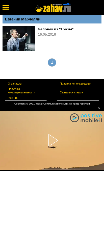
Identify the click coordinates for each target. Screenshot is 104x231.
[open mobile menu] (6, 7)
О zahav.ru (14, 83)
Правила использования (75, 83)
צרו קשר (12, 97)
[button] (99, 108)
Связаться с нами (71, 92)
